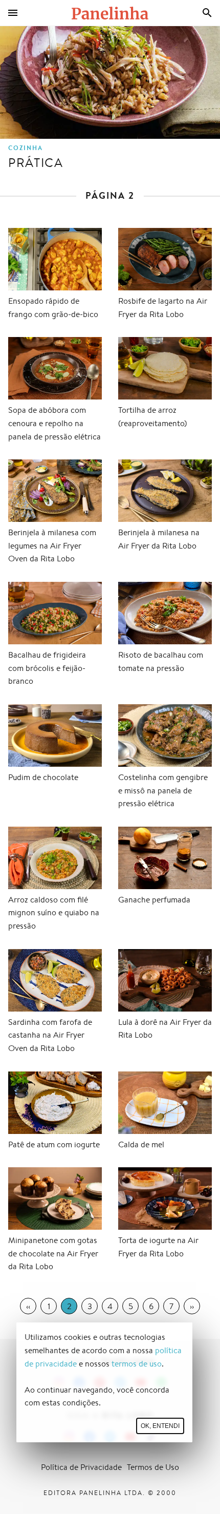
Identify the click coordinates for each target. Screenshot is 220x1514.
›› (192, 1306)
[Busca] (207, 13)
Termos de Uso (153, 1467)
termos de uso (137, 1363)
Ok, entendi (160, 1425)
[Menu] (13, 13)
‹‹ (28, 1306)
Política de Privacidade (81, 1467)
